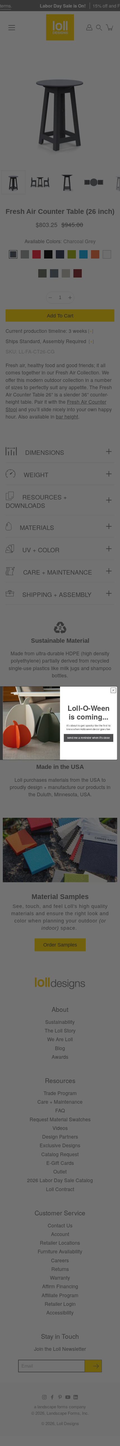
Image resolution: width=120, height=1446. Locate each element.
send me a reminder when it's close (88, 737)
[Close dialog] (113, 690)
